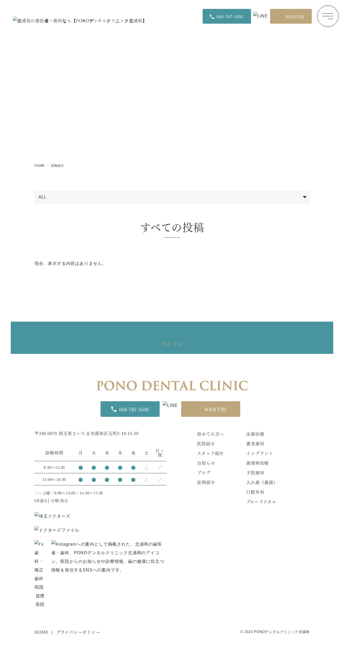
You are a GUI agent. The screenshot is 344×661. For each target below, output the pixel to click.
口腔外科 (255, 491)
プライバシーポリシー (78, 631)
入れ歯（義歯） (262, 482)
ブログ (203, 472)
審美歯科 (255, 443)
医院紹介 (206, 443)
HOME (41, 631)
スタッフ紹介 (210, 453)
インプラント (259, 453)
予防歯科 (255, 472)
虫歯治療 (255, 433)
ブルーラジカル (261, 501)
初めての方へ (210, 433)
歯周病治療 (257, 462)
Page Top (172, 343)
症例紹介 (206, 482)
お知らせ (206, 462)
